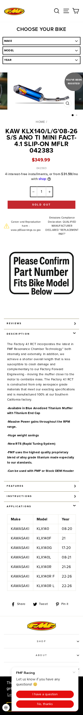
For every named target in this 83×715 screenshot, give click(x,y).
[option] (41, 92)
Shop (41, 641)
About (41, 655)
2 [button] (77, 115)
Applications (19, 506)
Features (15, 486)
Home (40, 122)
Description (18, 334)
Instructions (19, 496)
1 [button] (73, 115)
